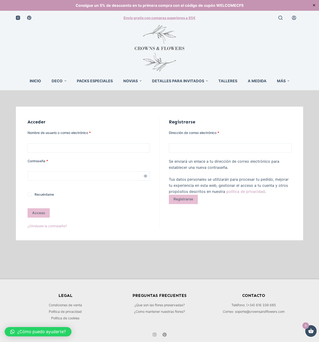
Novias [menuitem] (130, 81)
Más (281, 81)
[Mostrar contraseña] (145, 176)
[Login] (294, 18)
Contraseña (46, 160)
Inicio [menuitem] (35, 81)
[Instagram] (18, 18)
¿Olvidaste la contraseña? (47, 226)
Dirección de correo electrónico (202, 132)
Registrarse (183, 199)
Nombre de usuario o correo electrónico (67, 132)
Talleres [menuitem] (227, 81)
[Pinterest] (29, 18)
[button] (38, 331)
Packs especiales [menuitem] (95, 81)
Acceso (38, 213)
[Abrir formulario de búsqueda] (280, 18)
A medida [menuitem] (257, 81)
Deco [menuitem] (57, 81)
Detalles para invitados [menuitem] (178, 81)
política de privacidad (245, 191)
